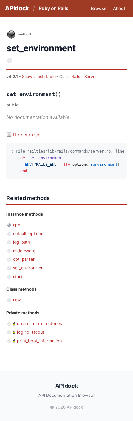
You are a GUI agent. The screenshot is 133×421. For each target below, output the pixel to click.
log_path (21, 242)
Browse (99, 8)
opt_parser (24, 259)
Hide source (27, 135)
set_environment (29, 268)
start (17, 276)
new (17, 299)
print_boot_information (39, 340)
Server (90, 76)
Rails (75, 76)
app (16, 224)
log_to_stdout (30, 332)
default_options (28, 233)
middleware (24, 250)
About (119, 8)
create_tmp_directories (39, 323)
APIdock (17, 8)
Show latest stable (39, 76)
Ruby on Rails (53, 8)
